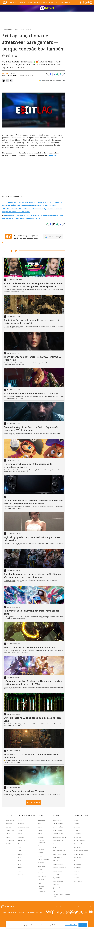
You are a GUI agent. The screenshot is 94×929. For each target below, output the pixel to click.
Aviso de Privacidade (71, 925)
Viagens (20, 867)
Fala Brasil (56, 874)
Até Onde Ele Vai (58, 834)
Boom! (55, 847)
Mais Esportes (10, 840)
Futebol (8, 834)
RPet (19, 864)
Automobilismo (10, 820)
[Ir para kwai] (62, 912)
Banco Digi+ (77, 820)
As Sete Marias (57, 830)
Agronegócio (41, 820)
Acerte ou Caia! (57, 820)
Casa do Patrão (57, 857)
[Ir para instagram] (86, 2)
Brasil (39, 823)
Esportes (44, 2)
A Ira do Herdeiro (58, 823)
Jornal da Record (58, 881)
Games (22, 29)
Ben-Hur (55, 844)
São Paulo (41, 880)
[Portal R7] (5, 2)
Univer (76, 874)
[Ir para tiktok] (76, 912)
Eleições (30, 2)
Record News (66, 2)
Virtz (19, 871)
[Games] (47, 8)
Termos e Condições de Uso (34, 912)
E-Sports (8, 827)
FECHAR (82, 925)
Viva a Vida (21, 874)
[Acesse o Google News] (60, 74)
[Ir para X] (83, 2)
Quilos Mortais (57, 888)
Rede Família (78, 867)
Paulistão (8, 844)
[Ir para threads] (67, 912)
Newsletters (77, 834)
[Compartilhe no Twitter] (47, 74)
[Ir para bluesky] (48, 912)
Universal (76, 878)
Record (57, 2)
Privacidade (21, 912)
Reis (54, 891)
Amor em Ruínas (58, 827)
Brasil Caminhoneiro (59, 851)
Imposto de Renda (43, 859)
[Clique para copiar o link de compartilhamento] (64, 74)
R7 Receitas (21, 861)
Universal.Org (78, 881)
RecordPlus (77, 837)
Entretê (37, 2)
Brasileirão (9, 823)
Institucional (81, 815)
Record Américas (79, 847)
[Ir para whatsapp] (86, 912)
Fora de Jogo (10, 830)
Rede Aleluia (77, 864)
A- (11, 80)
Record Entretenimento (81, 851)
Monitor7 (40, 869)
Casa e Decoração (23, 827)
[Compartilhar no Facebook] (51, 74)
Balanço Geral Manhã (59, 837)
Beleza (20, 820)
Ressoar (76, 871)
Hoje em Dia (56, 878)
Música (20, 854)
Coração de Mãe (58, 864)
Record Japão (78, 857)
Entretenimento (26, 815)
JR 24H (51, 2)
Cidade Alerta (57, 861)
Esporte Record (57, 871)
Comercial (77, 827)
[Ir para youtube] (91, 912)
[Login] (91, 2)
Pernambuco (41, 873)
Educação (41, 849)
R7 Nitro (16, 29)
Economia (41, 846)
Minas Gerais (42, 866)
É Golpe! (40, 852)
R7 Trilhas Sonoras (79, 840)
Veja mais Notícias (33, 803)
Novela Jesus (56, 884)
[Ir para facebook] (81, 2)
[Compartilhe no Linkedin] (54, 74)
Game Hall (28, 29)
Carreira (76, 823)
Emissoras (77, 830)
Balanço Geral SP (58, 840)
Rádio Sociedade (79, 844)
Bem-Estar (21, 823)
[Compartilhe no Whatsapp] (57, 74)
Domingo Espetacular (59, 867)
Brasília (22, 2)
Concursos (41, 837)
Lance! (8, 837)
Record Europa (78, 854)
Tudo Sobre (41, 892)
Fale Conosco (12, 912)
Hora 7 (40, 856)
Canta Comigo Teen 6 (59, 854)
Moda (19, 851)
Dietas (20, 834)
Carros (40, 830)
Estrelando (21, 837)
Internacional (42, 863)
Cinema (20, 830)
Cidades (40, 834)
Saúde (39, 883)
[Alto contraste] (3, 80)
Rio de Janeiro (42, 876)
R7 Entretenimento (7, 29)
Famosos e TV (22, 840)
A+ (7, 80)
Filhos (19, 844)
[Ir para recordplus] (71, 912)
